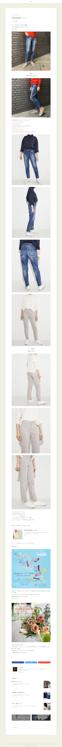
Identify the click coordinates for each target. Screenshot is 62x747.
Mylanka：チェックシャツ (17, 681)
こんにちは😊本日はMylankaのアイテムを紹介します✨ (21, 683)
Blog (31, 1)
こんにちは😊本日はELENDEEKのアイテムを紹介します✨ (21, 694)
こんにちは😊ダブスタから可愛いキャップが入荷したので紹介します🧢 (23, 706)
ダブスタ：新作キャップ (16, 703)
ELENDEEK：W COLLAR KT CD (18, 692)
